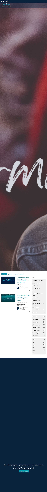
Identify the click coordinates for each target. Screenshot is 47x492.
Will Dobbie (38, 316)
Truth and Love (36, 285)
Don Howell (38, 322)
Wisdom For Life (36, 288)
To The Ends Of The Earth (38, 310)
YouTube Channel (23, 471)
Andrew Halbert (38, 330)
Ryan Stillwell (38, 319)
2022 (38, 350)
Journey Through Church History (38, 304)
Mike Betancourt (38, 324)
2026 (38, 339)
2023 (38, 347)
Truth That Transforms (38, 280)
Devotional (35, 298)
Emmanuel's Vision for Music (37, 294)
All (33, 353)
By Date (4, 274)
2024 (38, 345)
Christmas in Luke (37, 300)
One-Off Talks (36, 307)
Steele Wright (38, 333)
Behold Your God (36, 283)
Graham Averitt (38, 327)
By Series (10, 274)
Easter (34, 291)
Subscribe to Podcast (19, 274)
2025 (38, 342)
